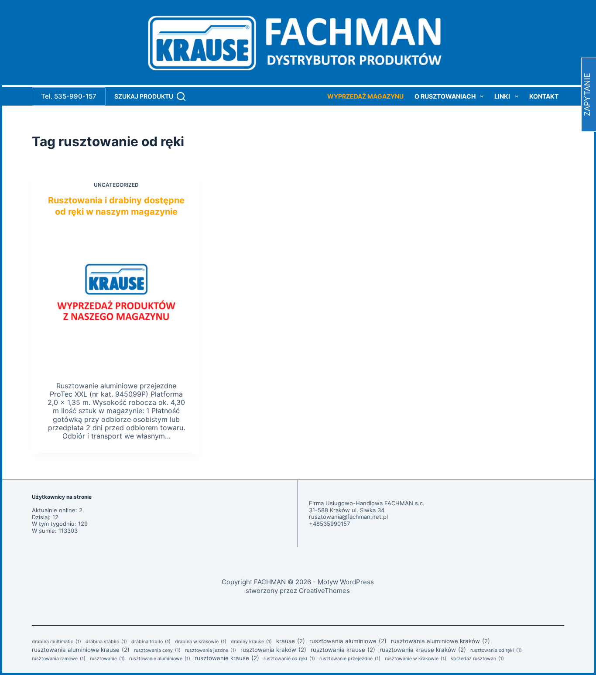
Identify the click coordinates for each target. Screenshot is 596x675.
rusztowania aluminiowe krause (81, 649)
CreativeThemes (324, 590)
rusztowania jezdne (210, 650)
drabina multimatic (56, 641)
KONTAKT (543, 96)
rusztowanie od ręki (289, 658)
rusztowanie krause (227, 657)
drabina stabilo (106, 641)
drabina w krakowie (200, 641)
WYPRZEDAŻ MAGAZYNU (365, 96)
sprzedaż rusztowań (477, 658)
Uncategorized (116, 185)
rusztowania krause (343, 649)
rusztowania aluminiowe (348, 640)
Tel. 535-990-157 (68, 96)
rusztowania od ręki (496, 650)
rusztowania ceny (157, 650)
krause (290, 640)
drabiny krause (251, 641)
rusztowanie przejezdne (349, 658)
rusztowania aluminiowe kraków (440, 640)
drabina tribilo (151, 641)
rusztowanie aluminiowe (159, 658)
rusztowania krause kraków (423, 649)
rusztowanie (107, 658)
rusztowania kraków (273, 649)
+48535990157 (329, 523)
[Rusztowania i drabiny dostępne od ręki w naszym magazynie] (116, 297)
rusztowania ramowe (59, 658)
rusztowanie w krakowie (415, 658)
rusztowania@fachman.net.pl (348, 516)
